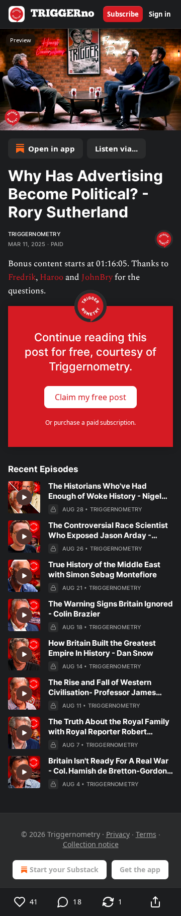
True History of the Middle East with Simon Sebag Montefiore (104, 569)
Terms (146, 834)
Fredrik (22, 277)
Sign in (160, 14)
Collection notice (91, 844)
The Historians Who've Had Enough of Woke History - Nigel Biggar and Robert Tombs (104, 491)
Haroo (51, 277)
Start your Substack (64, 869)
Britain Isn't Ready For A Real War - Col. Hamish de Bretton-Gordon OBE (108, 766)
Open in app (51, 148)
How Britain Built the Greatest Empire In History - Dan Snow (102, 648)
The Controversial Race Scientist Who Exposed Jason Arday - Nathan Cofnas (108, 530)
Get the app (140, 869)
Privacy (118, 834)
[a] (24, 497)
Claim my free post (90, 397)
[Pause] (11, 119)
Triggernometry (34, 234)
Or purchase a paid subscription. (90, 422)
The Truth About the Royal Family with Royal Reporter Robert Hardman (108, 727)
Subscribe (123, 14)
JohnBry (97, 277)
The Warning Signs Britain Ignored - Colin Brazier (110, 609)
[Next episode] (33, 119)
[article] (90, 497)
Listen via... (116, 148)
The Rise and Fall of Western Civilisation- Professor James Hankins (102, 687)
